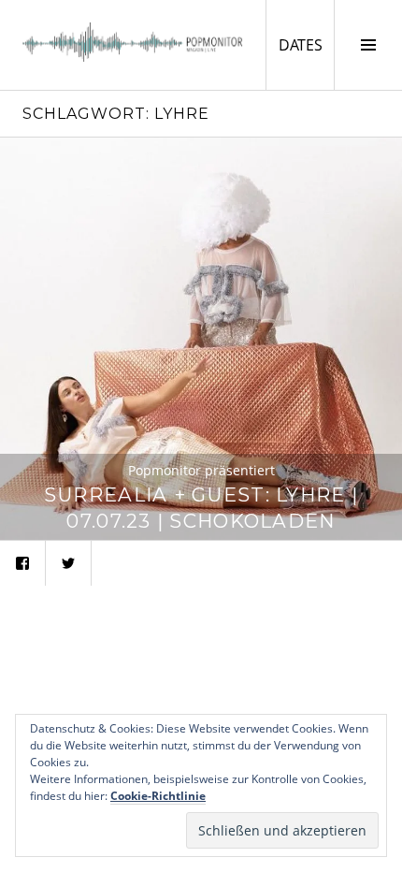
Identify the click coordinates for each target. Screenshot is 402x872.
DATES (306, 44)
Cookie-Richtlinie (158, 796)
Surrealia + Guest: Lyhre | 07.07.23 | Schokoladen (201, 507)
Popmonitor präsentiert (201, 470)
